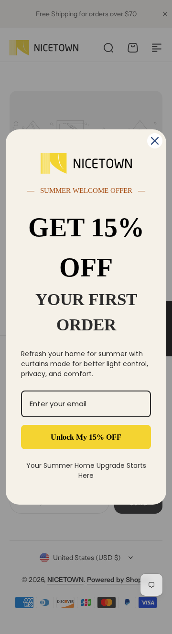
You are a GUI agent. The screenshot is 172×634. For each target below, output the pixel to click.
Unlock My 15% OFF (86, 437)
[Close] (154, 140)
